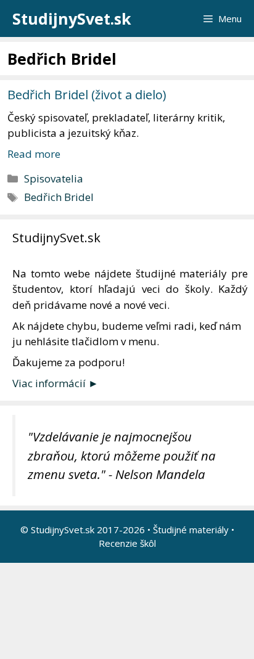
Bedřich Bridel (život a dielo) (86, 94)
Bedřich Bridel (59, 197)
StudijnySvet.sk (71, 18)
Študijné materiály (191, 529)
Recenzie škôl (127, 543)
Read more (33, 154)
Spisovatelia (53, 178)
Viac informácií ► (55, 383)
